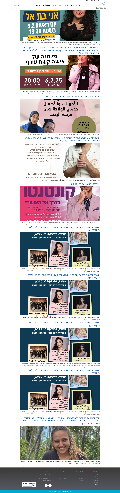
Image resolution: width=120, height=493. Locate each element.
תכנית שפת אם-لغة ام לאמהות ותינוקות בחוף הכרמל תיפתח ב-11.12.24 (70, 96)
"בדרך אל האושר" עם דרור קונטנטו (85, 183)
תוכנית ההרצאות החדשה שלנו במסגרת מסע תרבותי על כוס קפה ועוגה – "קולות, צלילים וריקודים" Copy (64, 228)
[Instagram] (46, 485)
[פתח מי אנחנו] (71, 6)
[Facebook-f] (50, 485)
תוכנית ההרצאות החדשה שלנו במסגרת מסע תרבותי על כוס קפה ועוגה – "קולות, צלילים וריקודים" (64, 371)
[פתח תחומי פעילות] (54, 6)
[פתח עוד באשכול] (43, 6)
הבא (22, 466)
